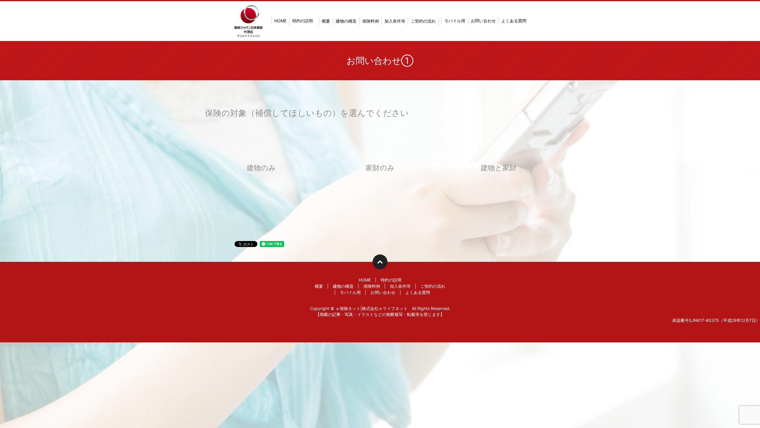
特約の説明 (302, 20)
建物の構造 (346, 21)
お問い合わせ (483, 20)
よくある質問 (513, 20)
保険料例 (370, 21)
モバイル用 (454, 20)
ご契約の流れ (423, 21)
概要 (326, 21)
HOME (280, 20)
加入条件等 (394, 21)
